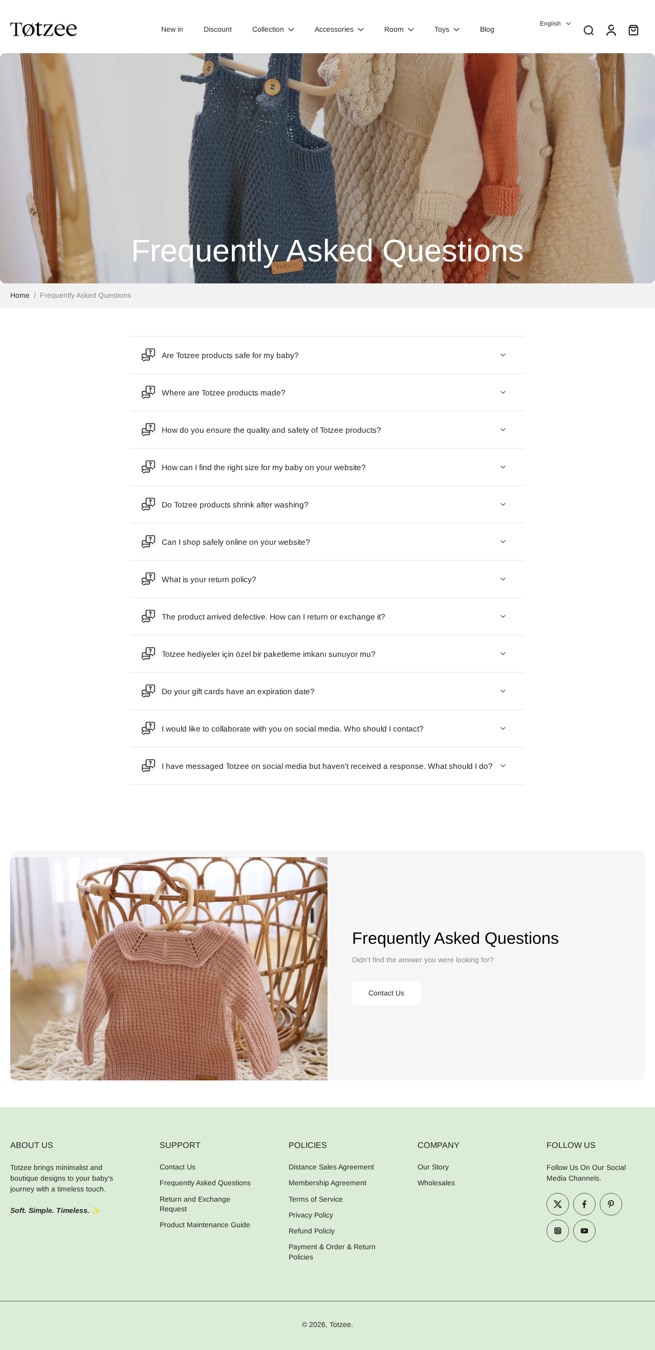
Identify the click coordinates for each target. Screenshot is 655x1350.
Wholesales (436, 1183)
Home (20, 295)
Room (394, 29)
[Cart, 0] (633, 29)
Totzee (340, 1324)
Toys (441, 29)
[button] (69, 1145)
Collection (268, 29)
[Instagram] (558, 1231)
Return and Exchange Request (195, 1204)
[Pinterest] (611, 1204)
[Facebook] (584, 1204)
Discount (218, 29)
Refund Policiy (312, 1231)
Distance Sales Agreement (331, 1167)
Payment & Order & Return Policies (332, 1252)
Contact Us (177, 1167)
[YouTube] (584, 1231)
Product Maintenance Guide (205, 1225)
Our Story (433, 1167)
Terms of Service (316, 1199)
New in (172, 29)
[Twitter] (558, 1204)
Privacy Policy (311, 1215)
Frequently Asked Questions (205, 1183)
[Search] (588, 29)
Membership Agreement (327, 1183)
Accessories (334, 29)
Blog (487, 29)
